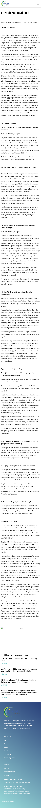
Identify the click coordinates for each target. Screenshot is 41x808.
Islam (24, 22)
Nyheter (6, 751)
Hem (5, 740)
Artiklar (6, 747)
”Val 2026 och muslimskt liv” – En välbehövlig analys (19, 659)
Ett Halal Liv (7, 754)
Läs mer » (4, 663)
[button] (38, 3)
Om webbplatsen (10, 758)
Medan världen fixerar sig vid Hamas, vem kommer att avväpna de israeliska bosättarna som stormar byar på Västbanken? (19, 692)
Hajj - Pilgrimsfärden (14, 22)
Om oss (6, 744)
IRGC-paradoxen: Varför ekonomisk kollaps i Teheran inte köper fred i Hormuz (19, 681)
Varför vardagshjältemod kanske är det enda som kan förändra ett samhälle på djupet (19, 670)
